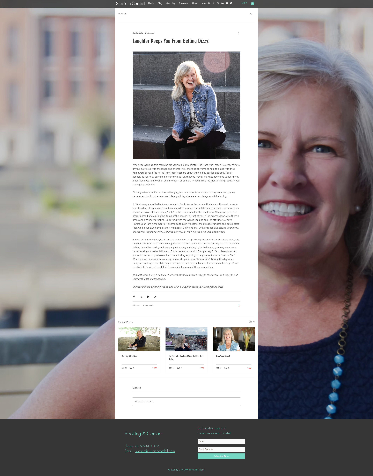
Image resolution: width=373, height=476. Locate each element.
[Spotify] (231, 3)
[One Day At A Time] (139, 339)
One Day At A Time (129, 356)
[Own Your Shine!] (234, 339)
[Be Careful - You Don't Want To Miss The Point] (187, 339)
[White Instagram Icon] (209, 3)
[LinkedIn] (222, 3)
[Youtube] (227, 3)
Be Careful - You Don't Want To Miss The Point (186, 358)
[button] (252, 3)
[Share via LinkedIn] (148, 296)
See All (252, 322)
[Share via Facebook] (134, 296)
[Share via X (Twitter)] (141, 296)
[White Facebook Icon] (213, 3)
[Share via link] (155, 296)
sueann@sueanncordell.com (155, 450)
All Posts (122, 13)
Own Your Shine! (223, 356)
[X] (218, 3)
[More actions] (238, 33)
